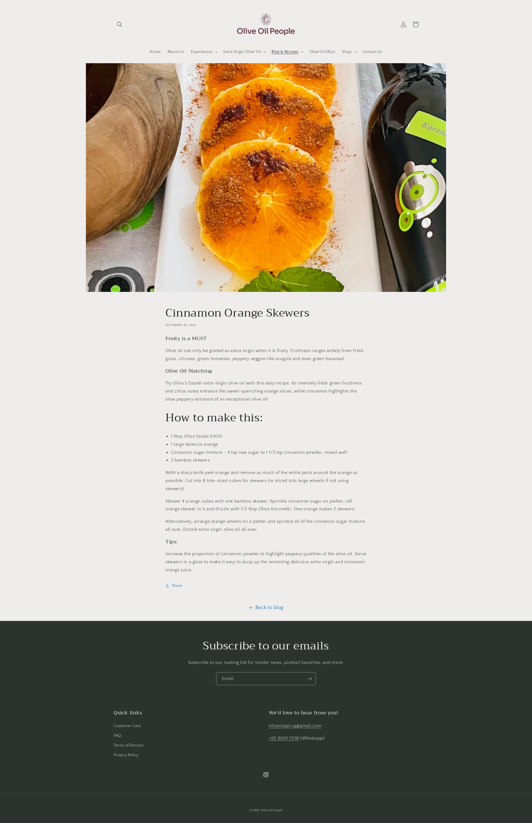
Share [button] (177, 586)
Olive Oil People (271, 810)
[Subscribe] (309, 678)
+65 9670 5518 (284, 738)
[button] (120, 24)
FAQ (117, 735)
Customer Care (127, 726)
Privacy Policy (126, 755)
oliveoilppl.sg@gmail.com (295, 725)
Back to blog (269, 607)
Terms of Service (129, 745)
